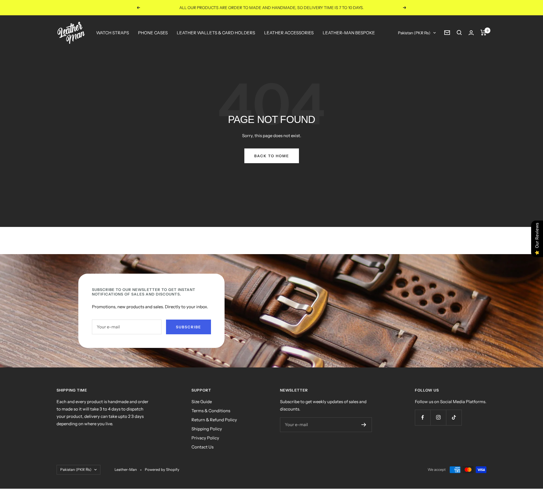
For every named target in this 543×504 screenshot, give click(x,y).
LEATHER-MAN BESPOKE (349, 32)
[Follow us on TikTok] (454, 417)
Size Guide (201, 401)
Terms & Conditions (210, 410)
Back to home (271, 156)
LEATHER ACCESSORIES (289, 32)
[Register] (363, 425)
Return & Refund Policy (214, 419)
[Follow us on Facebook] (422, 417)
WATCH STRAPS (112, 32)
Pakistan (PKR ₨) (414, 32)
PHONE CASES (153, 32)
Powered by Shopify (162, 469)
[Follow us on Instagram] (438, 417)
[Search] (459, 32)
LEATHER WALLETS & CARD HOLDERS (216, 32)
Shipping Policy (206, 428)
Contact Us (202, 447)
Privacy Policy (205, 438)
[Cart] (483, 32)
